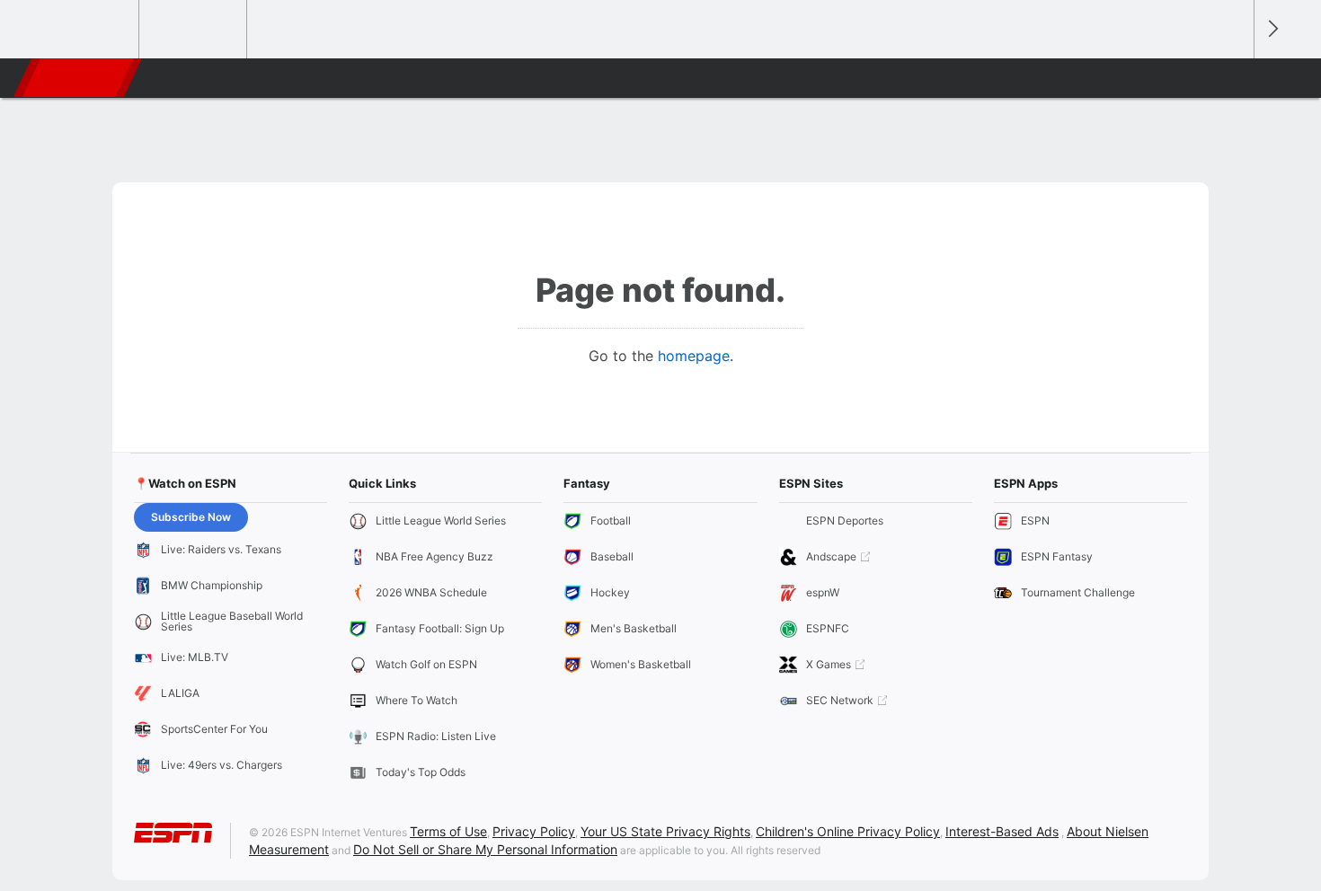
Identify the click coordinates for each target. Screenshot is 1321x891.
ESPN (79, 78)
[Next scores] (1272, 29)
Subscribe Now (191, 517)
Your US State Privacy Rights (665, 831)
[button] (1232, 78)
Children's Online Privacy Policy (848, 831)
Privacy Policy (533, 831)
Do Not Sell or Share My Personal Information (485, 849)
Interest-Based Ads (1002, 831)
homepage (694, 356)
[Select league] (86, 29)
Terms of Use (448, 831)
